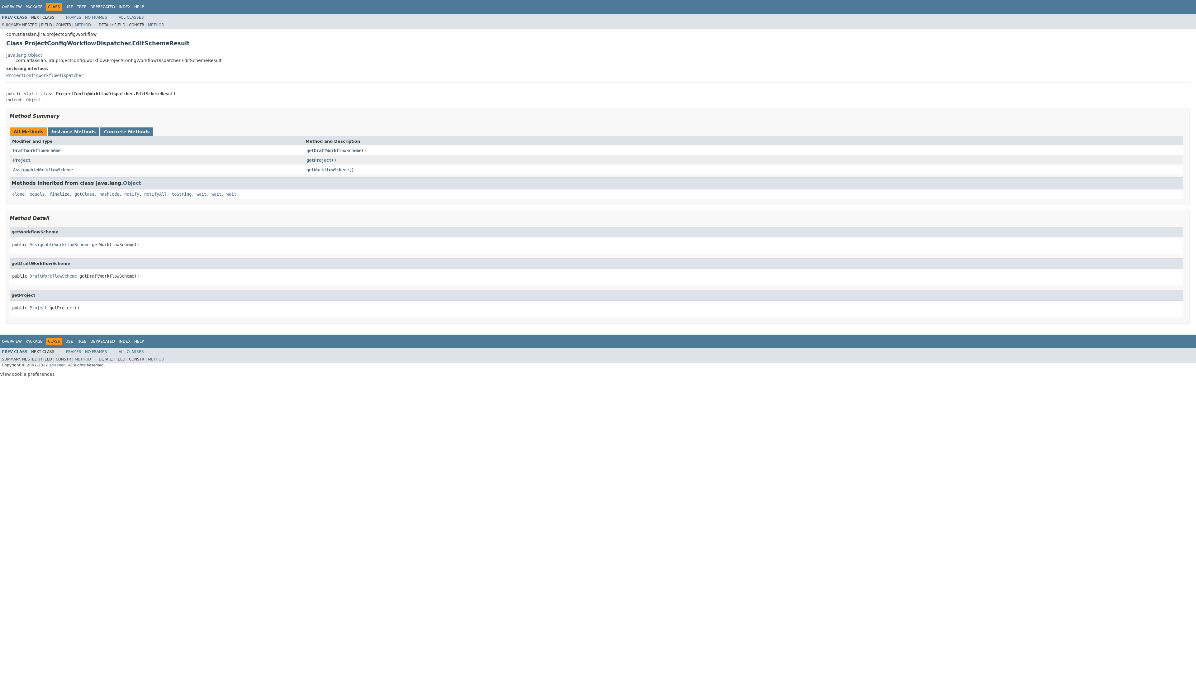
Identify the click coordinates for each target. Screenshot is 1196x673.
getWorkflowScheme (327, 169)
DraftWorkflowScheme (36, 150)
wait (201, 194)
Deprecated (102, 7)
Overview (12, 7)
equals (37, 194)
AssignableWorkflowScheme (43, 169)
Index (125, 7)
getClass (84, 194)
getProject (318, 160)
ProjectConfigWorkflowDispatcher (44, 75)
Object (33, 99)
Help (139, 7)
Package (34, 7)
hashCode (109, 194)
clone (18, 194)
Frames (73, 17)
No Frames (96, 17)
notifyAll (155, 194)
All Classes (131, 17)
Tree (82, 7)
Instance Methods (74, 131)
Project (22, 160)
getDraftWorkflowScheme (333, 150)
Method (83, 25)
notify (131, 194)
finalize (59, 194)
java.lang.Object (24, 55)
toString (182, 194)
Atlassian (57, 365)
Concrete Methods (127, 131)
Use (69, 7)
